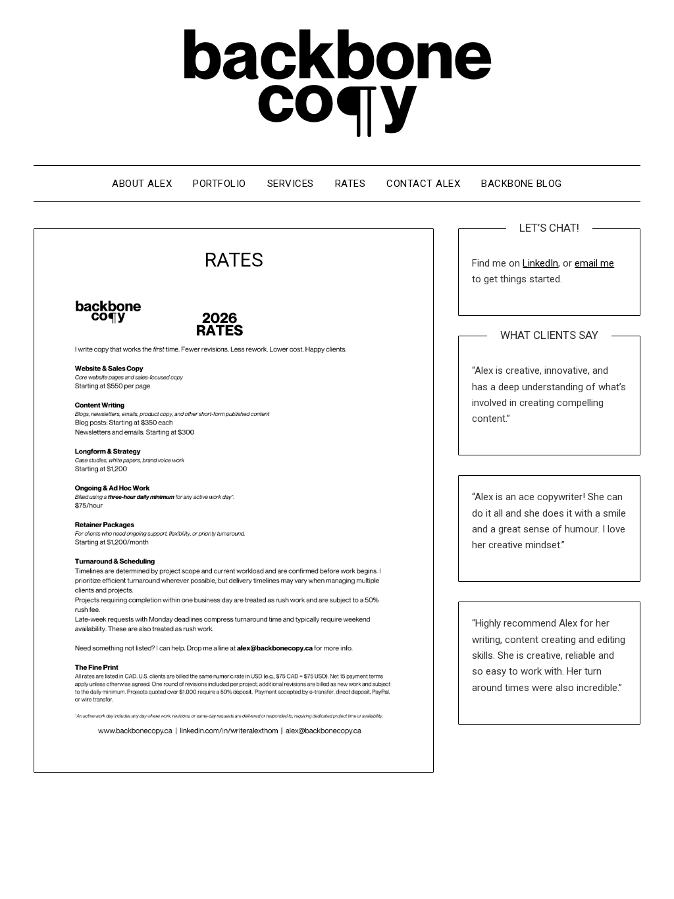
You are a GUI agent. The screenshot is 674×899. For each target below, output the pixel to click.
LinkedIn (540, 263)
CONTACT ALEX (423, 184)
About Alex (142, 184)
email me (594, 263)
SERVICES (290, 184)
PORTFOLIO (219, 184)
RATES (350, 184)
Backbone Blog (521, 184)
